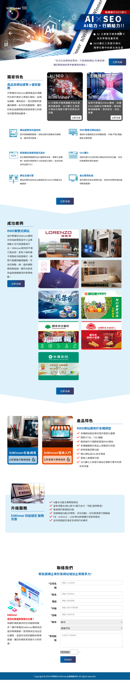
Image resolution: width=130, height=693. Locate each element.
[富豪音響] (101, 240)
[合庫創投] (58, 363)
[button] (10, 30)
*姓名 (53, 591)
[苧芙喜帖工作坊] (58, 271)
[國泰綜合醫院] (58, 332)
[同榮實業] (58, 301)
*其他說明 (52, 634)
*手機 (53, 605)
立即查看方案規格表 (20, 456)
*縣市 (53, 618)
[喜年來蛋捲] (101, 332)
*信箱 (53, 611)
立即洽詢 (117, 58)
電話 (54, 598)
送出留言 (68, 656)
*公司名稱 (52, 582)
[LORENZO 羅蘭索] (58, 240)
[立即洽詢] (105, 83)
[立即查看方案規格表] (22, 428)
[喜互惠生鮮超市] (101, 301)
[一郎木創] (101, 271)
